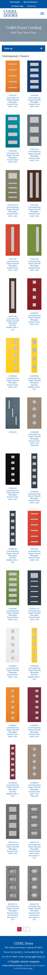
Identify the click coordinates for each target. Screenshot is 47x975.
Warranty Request (30, 2)
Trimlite (15, 961)
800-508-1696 (37, 952)
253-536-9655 (16, 952)
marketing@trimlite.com (35, 956)
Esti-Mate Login (18, 6)
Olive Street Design (26, 968)
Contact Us (31, 6)
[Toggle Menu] (42, 13)
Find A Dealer (15, 2)
